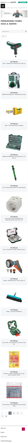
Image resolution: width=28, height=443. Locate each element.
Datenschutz (4, 436)
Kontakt (2, 432)
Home (12, 7)
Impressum (3, 428)
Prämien (15, 7)
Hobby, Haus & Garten (22, 7)
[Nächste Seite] (2, 416)
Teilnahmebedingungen (6, 441)
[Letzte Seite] (6, 416)
